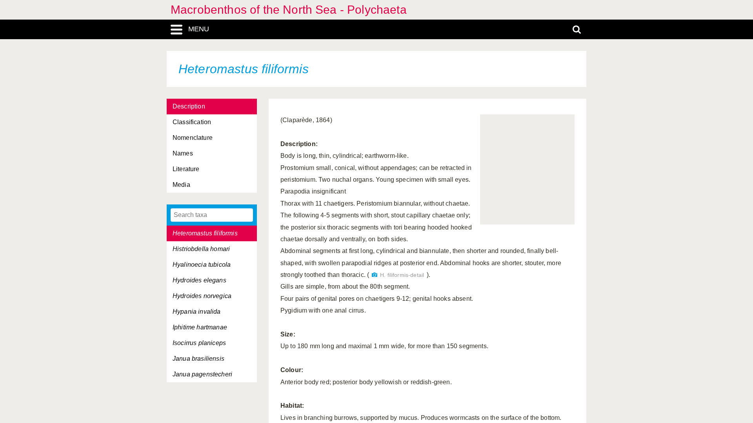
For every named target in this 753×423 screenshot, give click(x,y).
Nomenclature (193, 137)
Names (183, 153)
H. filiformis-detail (402, 275)
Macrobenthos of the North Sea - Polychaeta (289, 9)
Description (189, 106)
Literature (186, 169)
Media (181, 184)
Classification (192, 122)
